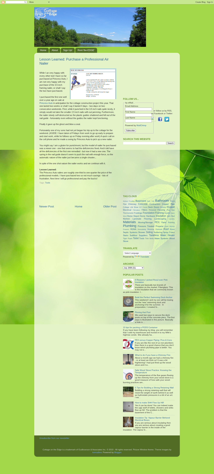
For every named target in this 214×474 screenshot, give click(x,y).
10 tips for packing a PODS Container (140, 327)
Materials (129, 222)
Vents (151, 239)
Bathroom (162, 200)
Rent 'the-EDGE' (86, 50)
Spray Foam (169, 232)
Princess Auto (46, 103)
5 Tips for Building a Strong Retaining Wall (154, 388)
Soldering (158, 232)
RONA (133, 229)
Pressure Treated (146, 226)
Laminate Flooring (142, 219)
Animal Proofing (129, 201)
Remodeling (142, 229)
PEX (157, 222)
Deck (150, 207)
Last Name (130, 118)
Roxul (172, 229)
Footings (138, 213)
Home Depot (133, 216)
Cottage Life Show (130, 207)
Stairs (125, 235)
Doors (156, 207)
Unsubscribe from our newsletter (54, 438)
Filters (144, 210)
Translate (144, 257)
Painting (171, 223)
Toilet (136, 238)
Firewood (152, 210)
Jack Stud (171, 216)
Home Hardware (147, 216)
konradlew (97, 452)
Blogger (117, 452)
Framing (159, 212)
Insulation (161, 216)
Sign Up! (67, 50)
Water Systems (161, 238)
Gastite (167, 213)
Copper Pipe (168, 204)
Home (43, 50)
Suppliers (143, 235)
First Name (130, 112)
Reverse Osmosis (154, 229)
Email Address (131, 106)
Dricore (163, 207)
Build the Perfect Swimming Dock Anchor (153, 297)
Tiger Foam (127, 239)
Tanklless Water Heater (162, 235)
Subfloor (133, 235)
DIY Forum (143, 207)
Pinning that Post (143, 312)
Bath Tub (150, 201)
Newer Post (46, 206)
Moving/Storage (145, 222)
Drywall (171, 207)
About (55, 50)
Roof (166, 229)
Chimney (132, 204)
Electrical (127, 210)
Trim (147, 239)
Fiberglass (136, 210)
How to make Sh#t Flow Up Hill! (149, 403)
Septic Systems (130, 232)
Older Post (109, 206)
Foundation (149, 212)
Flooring (161, 210)
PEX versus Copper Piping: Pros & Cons (153, 340)
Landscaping (160, 219)
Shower (141, 232)
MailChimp (141, 125)
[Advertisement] (78, 196)
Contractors (155, 204)
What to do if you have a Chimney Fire (152, 355)
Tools (47, 183)
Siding (149, 232)
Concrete (143, 204)
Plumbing (129, 226)
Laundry (172, 219)
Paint (163, 222)
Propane (159, 226)
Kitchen (126, 219)
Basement (141, 201)
